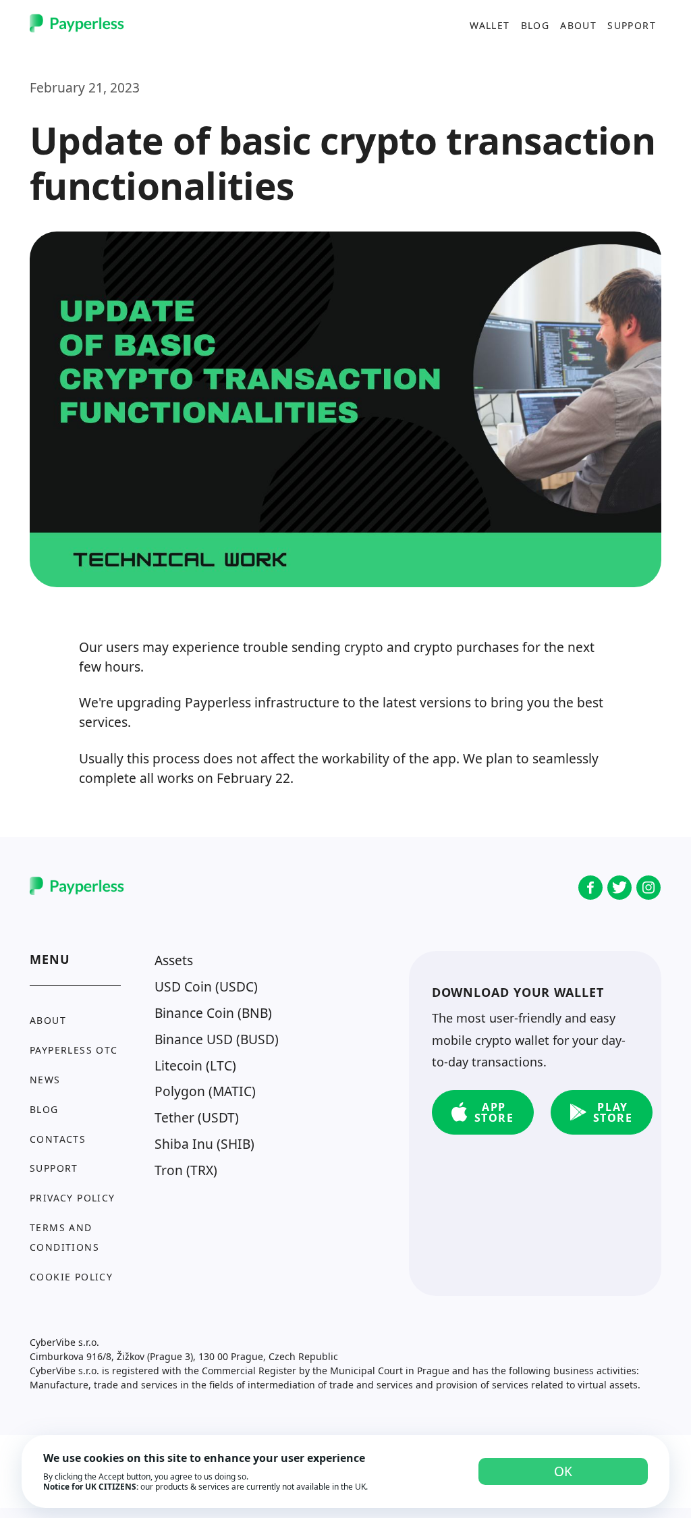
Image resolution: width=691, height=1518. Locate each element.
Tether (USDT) (197, 1117)
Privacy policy (72, 1197)
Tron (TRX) (186, 1170)
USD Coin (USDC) (206, 986)
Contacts (58, 1139)
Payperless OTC (74, 1049)
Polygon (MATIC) (205, 1091)
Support (631, 25)
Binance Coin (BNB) (213, 1013)
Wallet (489, 25)
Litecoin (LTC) (195, 1065)
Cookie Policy (71, 1276)
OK (563, 1471)
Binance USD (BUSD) (217, 1039)
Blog (535, 25)
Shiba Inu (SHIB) (204, 1144)
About (578, 25)
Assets (174, 960)
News (45, 1079)
